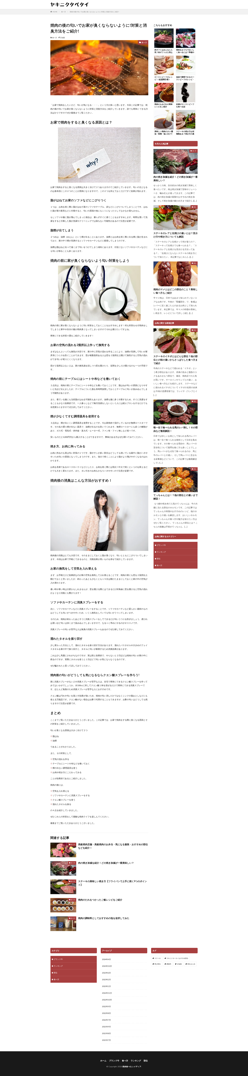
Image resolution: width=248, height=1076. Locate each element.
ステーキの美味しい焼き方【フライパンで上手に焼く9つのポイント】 (112, 883)
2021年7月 (106, 1040)
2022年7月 (106, 1020)
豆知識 (62, 38)
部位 (195, 207)
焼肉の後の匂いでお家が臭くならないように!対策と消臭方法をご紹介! (94, 12)
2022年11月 (107, 993)
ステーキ (157, 958)
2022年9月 (106, 1006)
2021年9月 (106, 1027)
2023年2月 (106, 979)
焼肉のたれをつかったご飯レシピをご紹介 (100, 899)
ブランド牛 (161, 545)
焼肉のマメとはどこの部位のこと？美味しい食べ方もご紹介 (175, 291)
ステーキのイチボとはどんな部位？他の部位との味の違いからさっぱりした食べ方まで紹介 (175, 360)
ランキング (161, 552)
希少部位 (157, 964)
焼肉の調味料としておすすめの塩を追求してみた (103, 918)
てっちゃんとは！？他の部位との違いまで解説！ (175, 497)
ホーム (103, 1060)
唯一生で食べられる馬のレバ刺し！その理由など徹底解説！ (175, 429)
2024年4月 (106, 959)
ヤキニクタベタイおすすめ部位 (177, 958)
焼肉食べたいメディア (131, 1066)
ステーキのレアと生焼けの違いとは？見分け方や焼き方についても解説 (175, 235)
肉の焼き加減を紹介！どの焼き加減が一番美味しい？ (106, 862)
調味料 (168, 964)
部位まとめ (191, 964)
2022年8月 (106, 1013)
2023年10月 (107, 966)
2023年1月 (106, 986)
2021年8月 (106, 1033)
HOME (55, 12)
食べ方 (63, 12)
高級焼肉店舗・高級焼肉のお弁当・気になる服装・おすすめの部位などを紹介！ (113, 846)
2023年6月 (106, 973)
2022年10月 (107, 1000)
